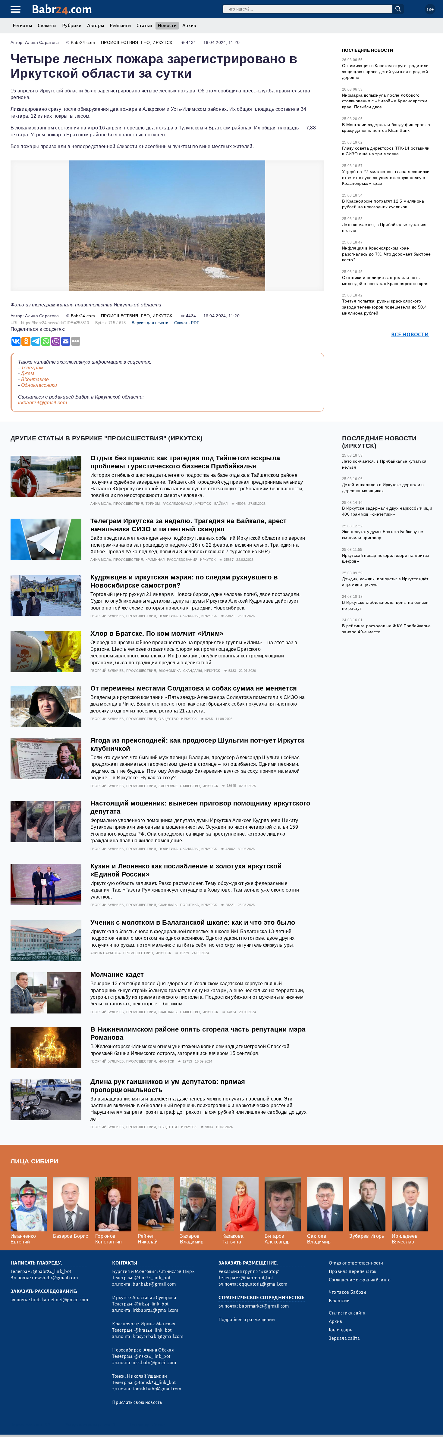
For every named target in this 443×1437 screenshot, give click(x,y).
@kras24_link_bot (152, 1330)
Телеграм (32, 367)
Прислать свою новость (137, 1402)
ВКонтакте (35, 379)
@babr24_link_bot (52, 1271)
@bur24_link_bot (152, 1277)
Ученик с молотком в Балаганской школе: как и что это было (192, 922)
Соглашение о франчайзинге (360, 1279)
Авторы (95, 25)
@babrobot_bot (257, 1277)
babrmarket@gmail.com (264, 1306)
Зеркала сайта (344, 1338)
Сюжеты (47, 25)
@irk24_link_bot (151, 1304)
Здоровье (168, 786)
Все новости (410, 334)
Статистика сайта (347, 1313)
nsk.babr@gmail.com (154, 1362)
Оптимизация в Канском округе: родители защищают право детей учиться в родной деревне (385, 71)
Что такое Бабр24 (347, 1292)
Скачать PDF (186, 323)
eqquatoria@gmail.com (263, 1284)
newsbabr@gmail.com (55, 1277)
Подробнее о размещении (246, 1319)
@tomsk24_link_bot (154, 1382)
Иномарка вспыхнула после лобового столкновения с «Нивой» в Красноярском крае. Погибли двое (384, 101)
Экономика (170, 670)
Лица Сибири (34, 1161)
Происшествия (119, 42)
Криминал (155, 559)
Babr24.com (83, 42)
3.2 (47, 1425)
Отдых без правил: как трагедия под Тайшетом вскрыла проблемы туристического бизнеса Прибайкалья (185, 462)
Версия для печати (150, 323)
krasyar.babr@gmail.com (158, 1336)
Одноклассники (39, 385)
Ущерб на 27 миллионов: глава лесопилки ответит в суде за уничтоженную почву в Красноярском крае (385, 177)
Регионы (22, 25)
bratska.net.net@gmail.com (59, 1299)
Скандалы (189, 616)
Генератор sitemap (147, 1425)
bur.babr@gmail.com (154, 1284)
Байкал (221, 503)
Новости (167, 25)
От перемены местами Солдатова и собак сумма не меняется (193, 688)
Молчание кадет (117, 974)
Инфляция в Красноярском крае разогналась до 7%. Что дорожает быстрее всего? (386, 254)
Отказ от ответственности (356, 1263)
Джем (27, 373)
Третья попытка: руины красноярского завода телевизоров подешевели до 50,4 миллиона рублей (384, 307)
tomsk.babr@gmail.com (157, 1388)
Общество (169, 719)
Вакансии (339, 1300)
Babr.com (62, 9)
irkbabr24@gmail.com (42, 402)
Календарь (340, 1329)
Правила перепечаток (353, 1271)
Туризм (153, 503)
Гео (145, 42)
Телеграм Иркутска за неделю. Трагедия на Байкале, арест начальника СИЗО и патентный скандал (188, 525)
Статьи (144, 25)
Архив (189, 25)
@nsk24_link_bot (152, 1356)
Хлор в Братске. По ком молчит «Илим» (157, 633)
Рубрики (71, 25)
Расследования (177, 503)
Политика (168, 616)
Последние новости (367, 50)
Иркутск (162, 42)
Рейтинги (120, 25)
